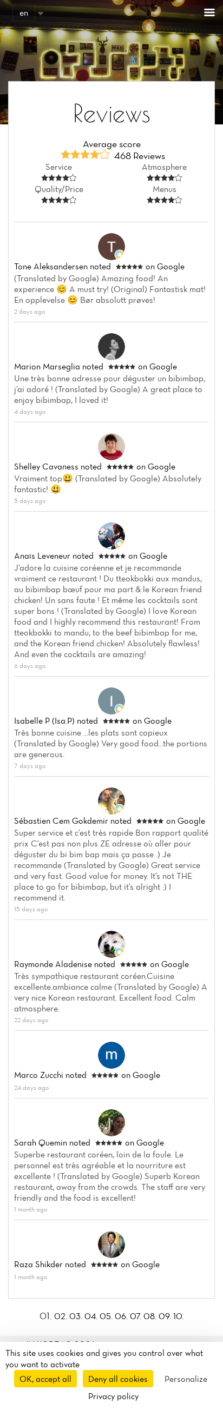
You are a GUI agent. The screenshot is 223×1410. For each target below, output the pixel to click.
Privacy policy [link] (113, 1396)
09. (166, 1315)
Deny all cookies (118, 1378)
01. (47, 1315)
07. (136, 1315)
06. (122, 1315)
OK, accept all (45, 1378)
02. (61, 1315)
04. (92, 1315)
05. (107, 1315)
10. (178, 1315)
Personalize (186, 1378)
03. (76, 1315)
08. (151, 1315)
